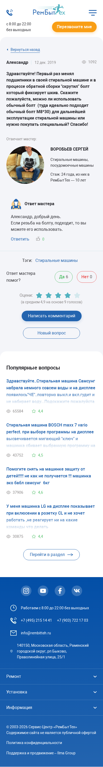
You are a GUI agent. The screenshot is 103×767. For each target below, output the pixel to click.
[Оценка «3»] (58, 295)
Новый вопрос (52, 332)
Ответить (20, 239)
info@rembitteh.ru (36, 633)
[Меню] (92, 12)
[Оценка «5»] (77, 295)
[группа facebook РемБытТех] (60, 591)
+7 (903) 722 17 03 (72, 620)
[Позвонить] (9, 14)
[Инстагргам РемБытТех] (26, 591)
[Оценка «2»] (48, 295)
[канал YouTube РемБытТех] (43, 591)
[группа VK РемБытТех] (77, 591)
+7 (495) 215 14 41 (36, 620)
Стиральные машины (56, 260)
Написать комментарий (51, 315)
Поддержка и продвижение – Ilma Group (41, 753)
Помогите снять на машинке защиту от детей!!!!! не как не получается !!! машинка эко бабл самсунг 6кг (48, 476)
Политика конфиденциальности (34, 743)
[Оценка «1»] (39, 295)
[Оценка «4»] (67, 295)
